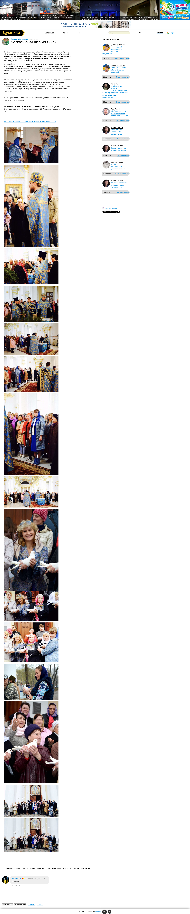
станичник (16, 879)
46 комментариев (122, 174)
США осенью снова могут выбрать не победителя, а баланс (119, 113)
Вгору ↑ (40, 904)
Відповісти (16, 885)
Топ (78, 33)
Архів (65, 33)
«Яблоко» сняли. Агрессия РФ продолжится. (117, 131)
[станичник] (5, 883)
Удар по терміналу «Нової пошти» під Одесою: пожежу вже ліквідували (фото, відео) (19, 18)
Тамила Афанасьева (19, 39)
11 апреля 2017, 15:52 (34, 879)
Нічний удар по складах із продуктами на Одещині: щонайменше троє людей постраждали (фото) (98, 18)
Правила (31, 904)
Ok (104, 912)
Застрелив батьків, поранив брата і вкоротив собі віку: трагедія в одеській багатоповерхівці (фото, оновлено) (139, 18)
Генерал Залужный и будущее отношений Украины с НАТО (119, 185)
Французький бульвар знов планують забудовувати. (112, 50)
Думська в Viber (111, 208)
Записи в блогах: (111, 39)
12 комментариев (122, 58)
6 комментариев (122, 102)
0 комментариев (122, 77)
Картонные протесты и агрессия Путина (119, 149)
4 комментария (123, 192)
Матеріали (49, 33)
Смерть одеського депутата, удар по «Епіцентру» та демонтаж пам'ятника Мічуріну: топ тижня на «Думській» (57, 17)
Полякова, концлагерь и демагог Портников (119, 166)
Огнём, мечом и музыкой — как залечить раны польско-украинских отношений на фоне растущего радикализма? (115, 91)
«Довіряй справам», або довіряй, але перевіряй (119, 70)
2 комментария (123, 139)
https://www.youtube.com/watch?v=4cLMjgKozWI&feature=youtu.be (30, 121)
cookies (98, 912)
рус (140, 32)
